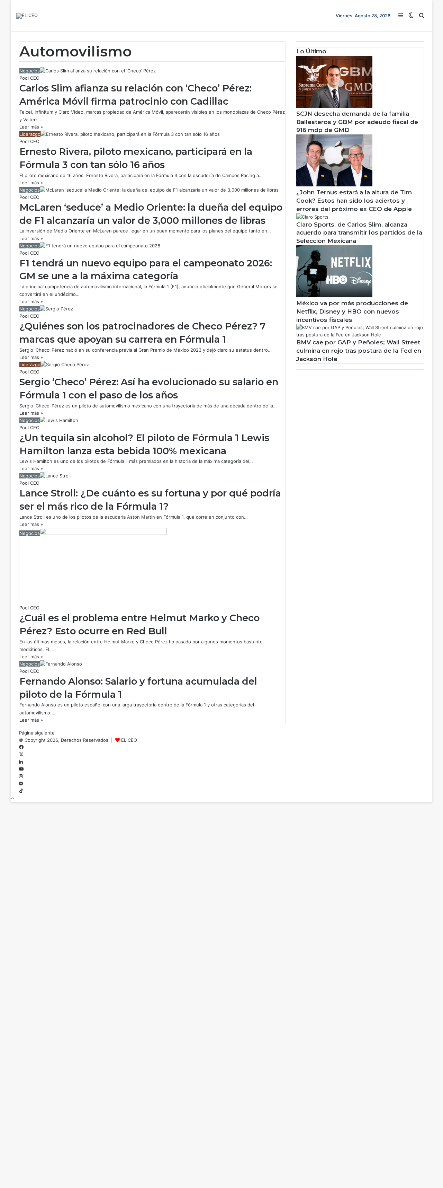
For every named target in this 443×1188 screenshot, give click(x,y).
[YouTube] (21, 769)
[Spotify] (21, 783)
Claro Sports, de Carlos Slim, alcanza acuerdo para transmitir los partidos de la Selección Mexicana (359, 233)
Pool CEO (29, 78)
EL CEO (129, 740)
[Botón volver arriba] (12, 798)
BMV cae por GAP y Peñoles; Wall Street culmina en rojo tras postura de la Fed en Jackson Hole (358, 350)
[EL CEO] (27, 16)
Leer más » (31, 127)
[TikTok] (21, 791)
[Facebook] (21, 747)
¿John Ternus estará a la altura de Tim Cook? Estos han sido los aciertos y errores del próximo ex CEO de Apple (354, 200)
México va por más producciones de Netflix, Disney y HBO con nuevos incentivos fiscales (352, 311)
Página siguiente (37, 733)
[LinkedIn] (21, 762)
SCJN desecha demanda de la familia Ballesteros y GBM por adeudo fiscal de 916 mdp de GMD (357, 122)
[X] (21, 754)
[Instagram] (21, 776)
